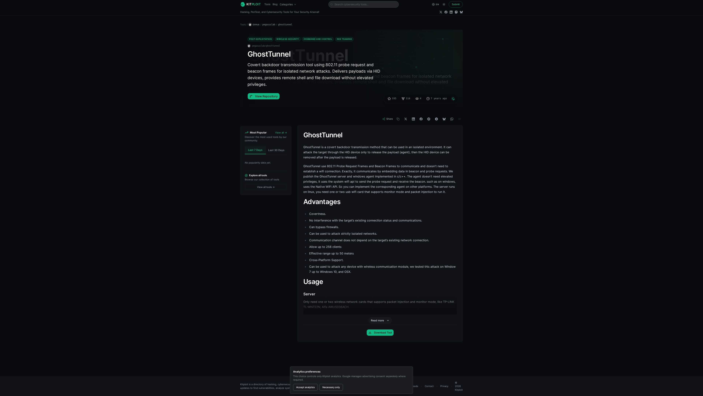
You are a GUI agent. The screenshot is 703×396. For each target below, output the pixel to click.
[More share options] (459, 119)
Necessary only (331, 387)
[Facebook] (446, 12)
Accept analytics (305, 387)
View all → (281, 132)
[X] (405, 119)
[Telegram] (436, 119)
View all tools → (266, 187)
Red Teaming (344, 39)
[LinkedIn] (451, 12)
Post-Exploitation (260, 39)
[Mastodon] (456, 12)
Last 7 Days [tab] (255, 149)
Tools (267, 4)
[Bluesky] (461, 12)
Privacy (444, 386)
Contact (429, 386)
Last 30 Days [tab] (276, 150)
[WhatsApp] (452, 119)
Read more (377, 320)
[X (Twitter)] (440, 12)
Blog (275, 4)
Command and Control (318, 39)
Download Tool (383, 332)
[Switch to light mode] (444, 4)
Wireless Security (287, 39)
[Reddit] (428, 119)
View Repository (266, 96)
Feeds (414, 386)
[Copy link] (398, 119)
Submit (456, 4)
